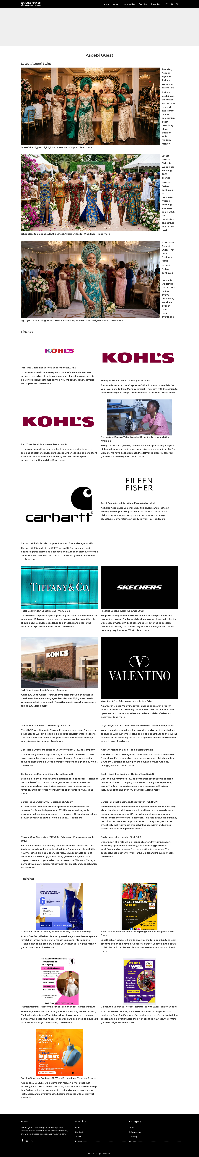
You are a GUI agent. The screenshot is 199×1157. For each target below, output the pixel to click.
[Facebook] (167, 4)
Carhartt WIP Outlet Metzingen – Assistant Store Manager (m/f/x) (57, 543)
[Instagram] (177, 4)
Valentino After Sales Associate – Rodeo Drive (126, 701)
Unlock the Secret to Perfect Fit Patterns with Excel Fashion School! (139, 1006)
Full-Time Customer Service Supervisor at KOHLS (48, 367)
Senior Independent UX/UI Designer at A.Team (47, 802)
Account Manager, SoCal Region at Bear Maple (127, 750)
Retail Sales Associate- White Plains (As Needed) (128, 503)
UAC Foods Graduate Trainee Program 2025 (45, 725)
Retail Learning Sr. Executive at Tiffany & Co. (46, 611)
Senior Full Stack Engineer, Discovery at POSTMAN (129, 802)
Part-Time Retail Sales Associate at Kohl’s (44, 444)
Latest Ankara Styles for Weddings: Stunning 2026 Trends (168, 167)
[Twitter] (172, 4)
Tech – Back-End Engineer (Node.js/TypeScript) (127, 774)
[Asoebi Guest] (30, 4)
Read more (86, 147)
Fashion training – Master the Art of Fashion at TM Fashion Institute (58, 1006)
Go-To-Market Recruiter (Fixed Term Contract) (47, 774)
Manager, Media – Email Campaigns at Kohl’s (125, 380)
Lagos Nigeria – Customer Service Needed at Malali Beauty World (137, 725)
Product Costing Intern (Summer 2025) (122, 611)
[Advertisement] (99, 27)
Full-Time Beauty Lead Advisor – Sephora (44, 690)
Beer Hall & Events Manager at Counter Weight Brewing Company (58, 750)
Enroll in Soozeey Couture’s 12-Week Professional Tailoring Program (59, 1078)
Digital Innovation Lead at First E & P (121, 837)
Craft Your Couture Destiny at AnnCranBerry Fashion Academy (56, 931)
